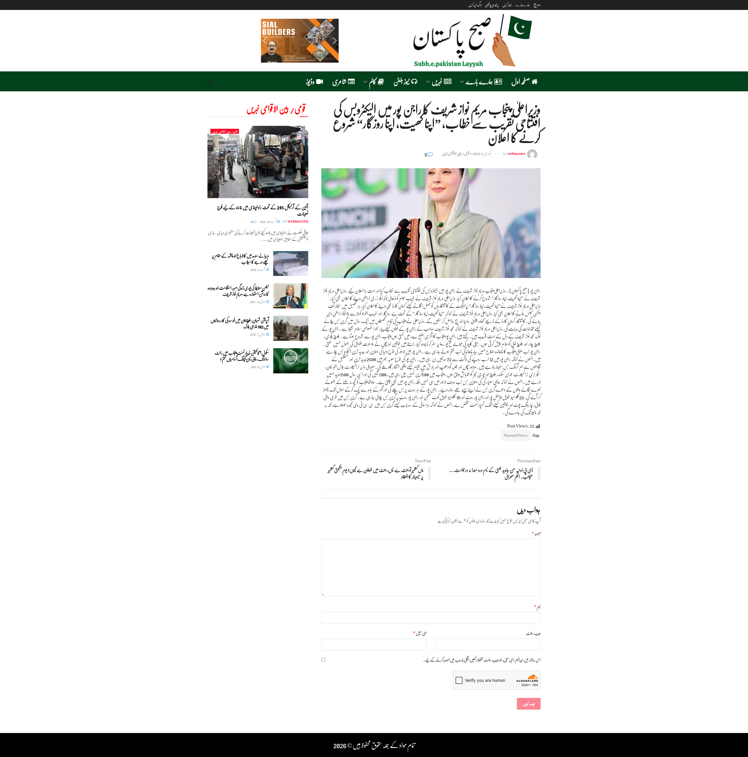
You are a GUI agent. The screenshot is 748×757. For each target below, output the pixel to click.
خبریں (437, 81)
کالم (372, 81)
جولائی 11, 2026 (258, 334)
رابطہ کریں (507, 5)
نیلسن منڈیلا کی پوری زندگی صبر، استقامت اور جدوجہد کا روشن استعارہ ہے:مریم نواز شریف (238, 290)
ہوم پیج (537, 5)
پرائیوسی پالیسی (492, 5)
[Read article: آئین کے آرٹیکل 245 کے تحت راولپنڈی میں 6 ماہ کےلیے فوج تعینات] (257, 162)
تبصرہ (536, 533)
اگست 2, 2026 (258, 269)
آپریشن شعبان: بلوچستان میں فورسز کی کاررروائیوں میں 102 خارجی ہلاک (240, 323)
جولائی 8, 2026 (258, 366)
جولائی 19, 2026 (258, 301)
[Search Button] (209, 81)
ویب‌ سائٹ (533, 633)
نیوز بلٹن (401, 81)
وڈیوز (310, 81)
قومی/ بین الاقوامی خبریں (455, 153)
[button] (300, 41)
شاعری (339, 81)
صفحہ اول (520, 81)
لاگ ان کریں (475, 5)
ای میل (420, 633)
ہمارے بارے (523, 5)
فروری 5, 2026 (482, 153)
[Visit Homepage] (470, 40)
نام (537, 606)
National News (516, 435)
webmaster (516, 153)
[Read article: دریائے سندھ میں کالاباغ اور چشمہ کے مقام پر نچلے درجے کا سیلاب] (290, 263)
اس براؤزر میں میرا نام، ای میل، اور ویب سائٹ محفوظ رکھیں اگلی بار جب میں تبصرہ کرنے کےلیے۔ (482, 659)
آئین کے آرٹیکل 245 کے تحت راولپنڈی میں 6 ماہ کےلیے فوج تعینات (262, 210)
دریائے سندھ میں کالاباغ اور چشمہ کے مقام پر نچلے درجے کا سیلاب (240, 258)
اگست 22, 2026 (268, 221)
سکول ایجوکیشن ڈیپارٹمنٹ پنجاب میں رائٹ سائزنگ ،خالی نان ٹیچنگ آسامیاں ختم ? (242, 355)
